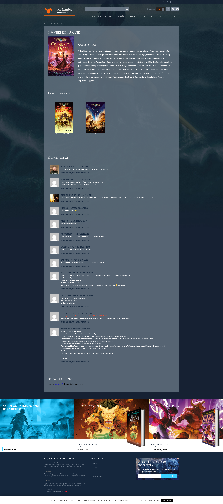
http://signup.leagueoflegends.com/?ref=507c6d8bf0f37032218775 (84, 316)
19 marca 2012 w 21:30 (81, 234)
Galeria (95, 463)
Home (46, 23)
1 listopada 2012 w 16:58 (81, 313)
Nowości (96, 16)
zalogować (59, 384)
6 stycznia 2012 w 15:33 (82, 180)
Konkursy (149, 16)
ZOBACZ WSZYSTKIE (11, 449)
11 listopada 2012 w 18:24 (81, 329)
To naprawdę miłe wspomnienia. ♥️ (55, 492)
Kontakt (175, 16)
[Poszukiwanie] (127, 9)
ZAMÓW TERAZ (83, 450)
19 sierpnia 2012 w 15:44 (83, 273)
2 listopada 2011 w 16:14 (77, 167)
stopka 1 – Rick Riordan (51, 463)
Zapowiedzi (109, 16)
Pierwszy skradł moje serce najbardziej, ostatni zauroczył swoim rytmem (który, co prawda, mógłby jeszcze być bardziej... (65, 484)
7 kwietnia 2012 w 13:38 (80, 247)
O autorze (162, 16)
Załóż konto (175, 2)
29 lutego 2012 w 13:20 (78, 208)
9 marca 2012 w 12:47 (78, 221)
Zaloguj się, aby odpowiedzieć (75, 173)
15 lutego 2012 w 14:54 (81, 195)
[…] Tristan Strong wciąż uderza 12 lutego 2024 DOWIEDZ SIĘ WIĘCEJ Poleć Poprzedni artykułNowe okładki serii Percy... (64, 465)
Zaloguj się (165, 2)
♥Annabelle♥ (48, 490)
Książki (121, 16)
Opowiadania (134, 16)
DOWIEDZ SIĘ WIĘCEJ (159, 450)
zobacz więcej (83, 500)
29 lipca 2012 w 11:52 (79, 260)
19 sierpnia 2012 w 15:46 (83, 296)
